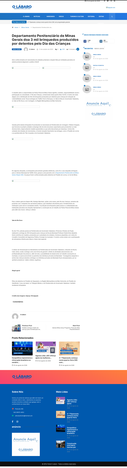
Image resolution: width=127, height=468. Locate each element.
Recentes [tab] (89, 48)
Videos (61, 16)
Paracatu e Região (43, 353)
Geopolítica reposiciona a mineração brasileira (72, 430)
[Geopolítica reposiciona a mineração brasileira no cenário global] (60, 428)
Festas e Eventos (43, 350)
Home (16, 27)
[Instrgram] (111, 1)
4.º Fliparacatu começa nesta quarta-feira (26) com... (45, 360)
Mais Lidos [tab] (99, 48)
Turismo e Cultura (77, 16)
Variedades (50, 16)
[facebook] (104, 1)
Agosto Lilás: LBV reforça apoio (72, 402)
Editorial (91, 16)
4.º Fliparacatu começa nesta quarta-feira (73, 415)
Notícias (37, 16)
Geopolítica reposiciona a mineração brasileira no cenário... (69, 360)
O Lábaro (26, 16)
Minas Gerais (25, 27)
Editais (101, 16)
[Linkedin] (114, 1)
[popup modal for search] (112, 16)
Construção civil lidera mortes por (71, 445)
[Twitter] (107, 1)
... (94, 56)
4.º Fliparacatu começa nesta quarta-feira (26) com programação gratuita (48, 22)
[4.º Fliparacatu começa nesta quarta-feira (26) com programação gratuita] (60, 414)
